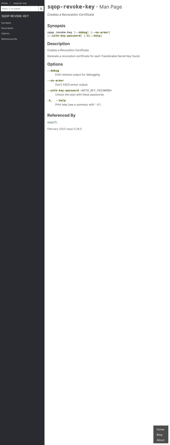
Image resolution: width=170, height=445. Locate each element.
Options (5, 33)
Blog (159, 434)
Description (7, 28)
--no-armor (100, 32)
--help (95, 35)
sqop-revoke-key (15, 16)
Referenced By (9, 39)
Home (160, 429)
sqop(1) (52, 122)
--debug (81, 32)
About (160, 440)
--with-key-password (65, 35)
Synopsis (6, 22)
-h (87, 35)
